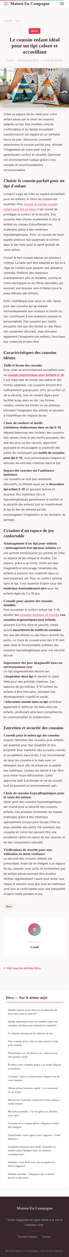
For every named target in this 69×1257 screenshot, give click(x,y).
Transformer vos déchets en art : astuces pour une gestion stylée (33, 1054)
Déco (18, 20)
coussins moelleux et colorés (39, 615)
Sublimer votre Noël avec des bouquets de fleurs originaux (31, 1164)
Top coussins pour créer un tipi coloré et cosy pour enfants (33, 1043)
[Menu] (61, 3)
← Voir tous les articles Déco (22, 968)
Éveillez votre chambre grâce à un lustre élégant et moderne (34, 1066)
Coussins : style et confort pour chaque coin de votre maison (34, 1078)
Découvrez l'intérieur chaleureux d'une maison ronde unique (33, 1101)
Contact (46, 1236)
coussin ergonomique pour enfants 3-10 (36, 375)
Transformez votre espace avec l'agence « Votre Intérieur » (34, 1137)
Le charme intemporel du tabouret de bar (30, 1033)
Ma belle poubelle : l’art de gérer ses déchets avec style (32, 1113)
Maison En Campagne (27, 3)
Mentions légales (28, 1236)
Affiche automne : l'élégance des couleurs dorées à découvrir (31, 1175)
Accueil (8, 20)
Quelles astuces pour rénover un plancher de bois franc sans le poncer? (32, 1011)
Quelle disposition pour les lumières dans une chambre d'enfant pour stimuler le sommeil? (33, 1023)
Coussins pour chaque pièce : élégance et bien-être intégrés (34, 1125)
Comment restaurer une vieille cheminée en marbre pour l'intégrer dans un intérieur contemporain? (32, 1150)
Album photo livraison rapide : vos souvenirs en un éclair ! (33, 1090)
